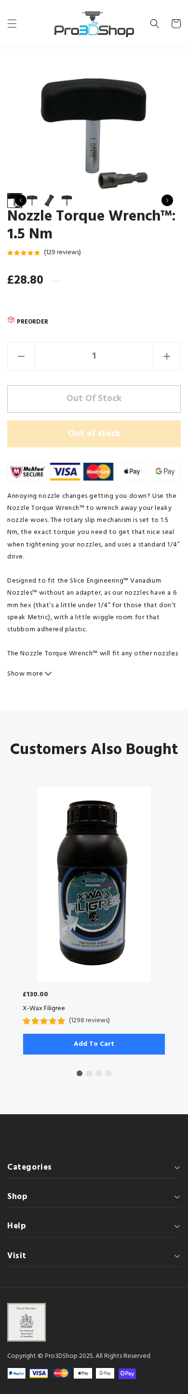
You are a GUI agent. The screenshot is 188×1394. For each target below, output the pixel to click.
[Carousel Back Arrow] (21, 200)
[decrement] (21, 356)
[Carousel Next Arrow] (167, 200)
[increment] (166, 356)
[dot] (79, 1073)
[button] (12, 23)
